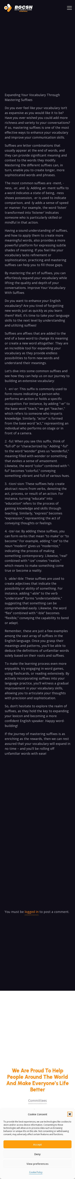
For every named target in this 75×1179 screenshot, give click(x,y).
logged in (32, 912)
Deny (37, 1154)
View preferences (37, 1163)
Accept (37, 1144)
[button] (70, 1114)
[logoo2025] (20, 8)
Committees (37, 1100)
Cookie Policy (35, 1172)
